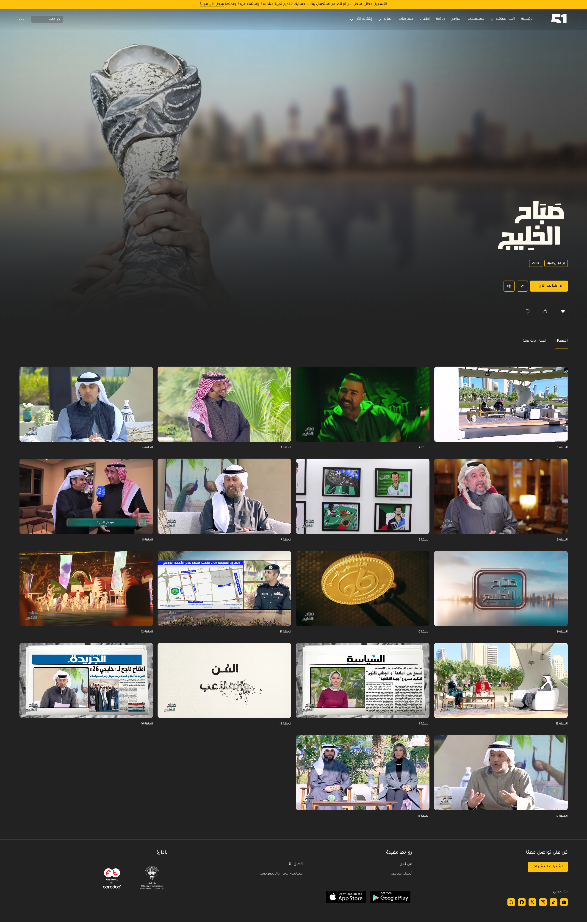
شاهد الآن (548, 286)
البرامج (456, 19)
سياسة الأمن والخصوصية (281, 874)
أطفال (425, 19)
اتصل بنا (296, 864)
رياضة (440, 19)
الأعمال (561, 341)
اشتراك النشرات (547, 867)
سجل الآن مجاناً (212, 4)
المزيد (388, 19)
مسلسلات (476, 19)
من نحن (405, 864)
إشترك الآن (363, 19)
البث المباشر (505, 19)
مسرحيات (406, 19)
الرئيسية (527, 19)
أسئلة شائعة (401, 874)
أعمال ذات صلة (534, 341)
